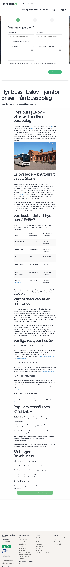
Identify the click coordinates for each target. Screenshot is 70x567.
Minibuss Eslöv (58, 542)
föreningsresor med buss (22, 389)
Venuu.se (22, 564)
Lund (51, 126)
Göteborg (18, 282)
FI (32, 4)
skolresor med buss (48, 372)
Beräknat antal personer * (15, 55)
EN (27, 4)
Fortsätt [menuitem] (55, 72)
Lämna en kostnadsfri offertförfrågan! (35, 493)
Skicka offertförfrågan (24, 539)
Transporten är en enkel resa (20, 41)
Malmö (32, 128)
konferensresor (21, 359)
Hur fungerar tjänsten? (30, 10)
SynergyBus (6, 542)
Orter (21, 546)
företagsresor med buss (48, 356)
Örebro (38, 548)
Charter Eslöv (58, 544)
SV (23, 4)
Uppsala (39, 544)
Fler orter (39, 550)
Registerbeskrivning (25, 555)
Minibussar (22, 548)
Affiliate (21, 559)
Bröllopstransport (25, 552)
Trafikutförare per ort (43, 552)
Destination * (40, 32)
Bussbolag (22, 544)
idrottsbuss (17, 402)
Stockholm (39, 538)
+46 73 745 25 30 (8, 561)
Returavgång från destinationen (45, 46)
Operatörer (44, 10)
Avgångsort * (12, 32)
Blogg (53, 10)
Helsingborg (23, 194)
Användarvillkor (24, 557)
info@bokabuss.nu (8, 563)
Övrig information (25, 542)
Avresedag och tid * (14, 46)
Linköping (39, 546)
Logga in (63, 10)
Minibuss (22, 550)
